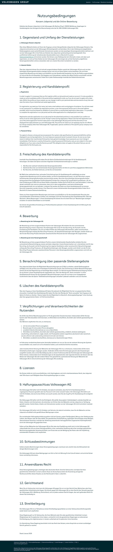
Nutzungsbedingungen (34, 542)
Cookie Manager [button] (59, 542)
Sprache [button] (88, 2)
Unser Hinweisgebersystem (20, 543)
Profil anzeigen (96, 2)
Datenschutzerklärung (27, 57)
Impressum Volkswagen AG (20, 542)
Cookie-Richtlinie (69, 542)
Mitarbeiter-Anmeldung (106, 2)
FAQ (76, 542)
